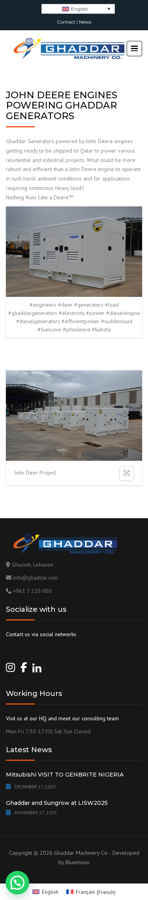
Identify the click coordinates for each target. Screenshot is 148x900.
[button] (17, 882)
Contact (66, 22)
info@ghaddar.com (35, 577)
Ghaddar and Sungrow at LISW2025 (57, 802)
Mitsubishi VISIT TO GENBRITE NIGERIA (65, 774)
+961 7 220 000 (32, 590)
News (85, 22)
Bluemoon (78, 862)
